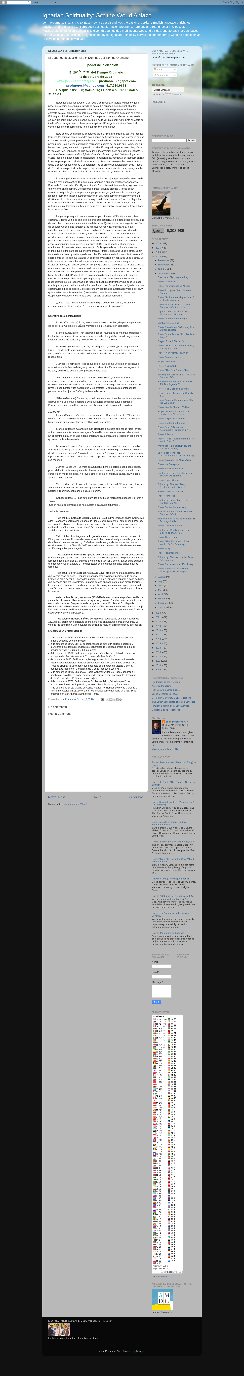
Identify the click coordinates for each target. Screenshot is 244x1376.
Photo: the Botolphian (169, 464)
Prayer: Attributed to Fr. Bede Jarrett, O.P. (174, 896)
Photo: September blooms (171, 423)
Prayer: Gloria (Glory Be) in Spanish (171, 878)
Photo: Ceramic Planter (170, 525)
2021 (159, 617)
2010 (159, 665)
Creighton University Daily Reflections (171, 698)
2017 (159, 634)
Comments (162, 75)
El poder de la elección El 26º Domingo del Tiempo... (173, 312)
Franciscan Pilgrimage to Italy (173, 277)
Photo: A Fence (165, 434)
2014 (159, 648)
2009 (159, 669)
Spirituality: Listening (168, 323)
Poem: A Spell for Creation (171, 418)
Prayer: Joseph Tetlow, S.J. (172, 341)
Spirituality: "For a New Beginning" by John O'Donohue (175, 474)
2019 (159, 626)
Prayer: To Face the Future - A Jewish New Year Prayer (173, 412)
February (163, 603)
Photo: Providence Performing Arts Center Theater (176, 328)
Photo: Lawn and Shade (170, 491)
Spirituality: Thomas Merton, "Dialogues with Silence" (172, 485)
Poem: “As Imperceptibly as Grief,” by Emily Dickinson (176, 298)
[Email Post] (101, 699)
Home (97, 797)
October (162, 269)
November (164, 264)
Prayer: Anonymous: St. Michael (174, 286)
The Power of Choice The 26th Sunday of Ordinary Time (174, 305)
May (160, 590)
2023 (159, 256)
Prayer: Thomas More (169, 553)
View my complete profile (165, 749)
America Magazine (161, 686)
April (160, 594)
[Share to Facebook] (117, 699)
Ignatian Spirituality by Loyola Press (170, 706)
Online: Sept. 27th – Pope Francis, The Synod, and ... (176, 347)
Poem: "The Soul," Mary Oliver (174, 370)
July (160, 581)
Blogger (140, 1351)
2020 (159, 621)
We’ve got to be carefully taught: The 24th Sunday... (174, 447)
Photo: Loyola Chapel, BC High (174, 407)
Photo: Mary (164, 548)
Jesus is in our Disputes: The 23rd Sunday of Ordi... (175, 512)
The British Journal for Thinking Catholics (173, 702)
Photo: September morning (172, 507)
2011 (158, 661)
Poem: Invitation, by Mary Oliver (174, 460)
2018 (159, 630)
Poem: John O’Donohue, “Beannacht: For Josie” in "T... (174, 428)
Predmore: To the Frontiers (166, 682)
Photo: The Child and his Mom (173, 389)
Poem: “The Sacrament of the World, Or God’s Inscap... (173, 542)
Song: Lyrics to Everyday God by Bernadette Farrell (169, 823)
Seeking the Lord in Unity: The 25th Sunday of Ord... (176, 376)
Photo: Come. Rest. (168, 537)
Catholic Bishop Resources (166, 710)
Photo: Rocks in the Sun (170, 468)
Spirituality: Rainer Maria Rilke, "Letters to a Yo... (174, 501)
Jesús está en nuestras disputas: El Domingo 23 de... (176, 520)
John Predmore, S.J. (177, 722)
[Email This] (108, 699)
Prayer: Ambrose (166, 496)
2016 (159, 639)
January (162, 607)
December (164, 260)
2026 (159, 243)
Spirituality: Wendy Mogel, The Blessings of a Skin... (174, 531)
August (162, 577)
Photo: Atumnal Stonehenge (172, 318)
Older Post (136, 797)
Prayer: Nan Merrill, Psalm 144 (174, 353)
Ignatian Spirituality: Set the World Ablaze (97, 15)
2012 (159, 656)
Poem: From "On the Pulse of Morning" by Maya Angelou (173, 570)
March (161, 598)
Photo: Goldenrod (167, 281)
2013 (159, 652)
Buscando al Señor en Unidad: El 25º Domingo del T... (175, 383)
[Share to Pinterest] (120, 699)
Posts (159, 69)
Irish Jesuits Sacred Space (166, 690)
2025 (159, 248)
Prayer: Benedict (166, 361)
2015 (159, 643)
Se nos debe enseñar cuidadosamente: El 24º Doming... (177, 454)
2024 (159, 252)
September (164, 273)
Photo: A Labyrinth (167, 366)
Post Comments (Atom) (75, 804)
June (161, 585)
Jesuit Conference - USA (165, 694)
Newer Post (56, 797)
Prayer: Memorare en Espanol (168, 933)
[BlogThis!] (111, 699)
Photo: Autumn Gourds (169, 357)
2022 (159, 613)
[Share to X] (114, 699)
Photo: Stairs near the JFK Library (175, 564)
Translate (176, 94)
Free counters (159, 1276)
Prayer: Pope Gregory (169, 480)
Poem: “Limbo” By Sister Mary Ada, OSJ (173, 841)
